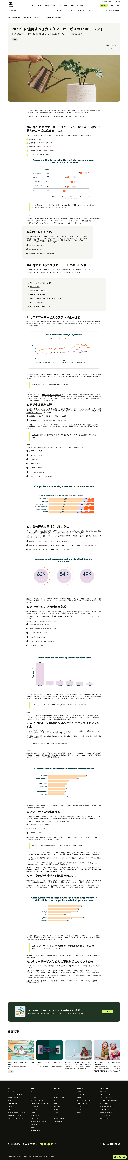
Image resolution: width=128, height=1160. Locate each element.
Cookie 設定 (31, 1156)
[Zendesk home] (11, 4)
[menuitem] (118, 1)
